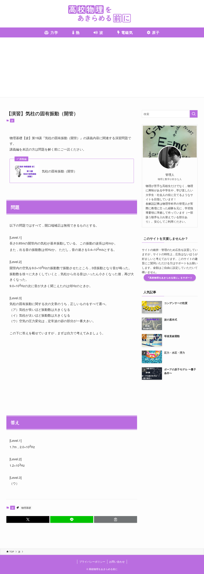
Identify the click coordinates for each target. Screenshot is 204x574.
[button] (27, 519)
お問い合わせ (117, 561)
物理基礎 (26, 507)
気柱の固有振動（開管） (59, 171)
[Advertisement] (102, 67)
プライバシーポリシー (92, 561)
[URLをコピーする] (115, 519)
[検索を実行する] (194, 114)
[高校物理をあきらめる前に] (102, 14)
